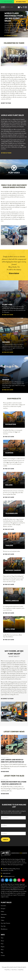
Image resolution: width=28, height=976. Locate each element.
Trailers (2, 920)
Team (2, 938)
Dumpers (3, 908)
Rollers (2, 911)
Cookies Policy (20, 969)
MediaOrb (24, 967)
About (2, 941)
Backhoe (3, 917)
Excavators (3, 906)
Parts (2, 944)
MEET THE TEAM (6, 103)
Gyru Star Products (5, 923)
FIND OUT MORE (6, 153)
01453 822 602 (6, 873)
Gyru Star (3, 926)
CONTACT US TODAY (8, 698)
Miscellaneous (4, 929)
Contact (3, 955)
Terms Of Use (13, 969)
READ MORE (5, 771)
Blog (2, 952)
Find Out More (8, 315)
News (2, 949)
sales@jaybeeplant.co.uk (8, 876)
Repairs (2, 947)
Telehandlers (4, 914)
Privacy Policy (7, 969)
